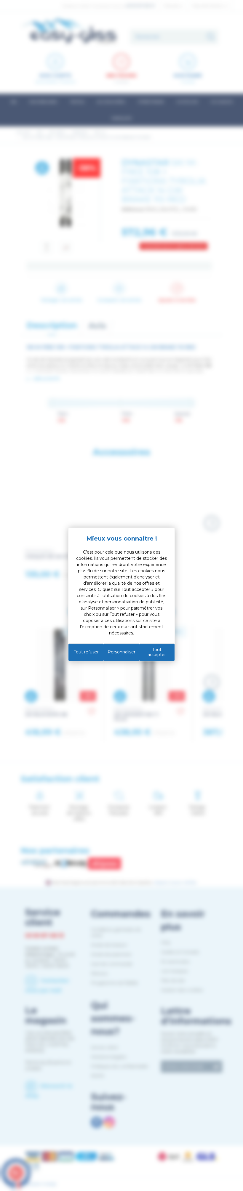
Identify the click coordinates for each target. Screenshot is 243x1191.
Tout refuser (86, 652)
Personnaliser (121, 652)
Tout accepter (157, 652)
